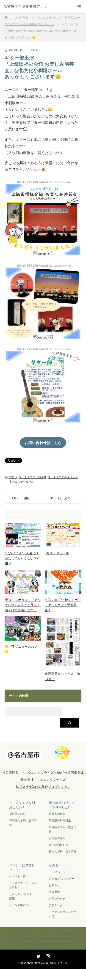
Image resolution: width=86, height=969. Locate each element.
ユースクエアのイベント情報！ (23, 885)
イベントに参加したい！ (22, 867)
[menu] (79, 6)
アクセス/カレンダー (61, 878)
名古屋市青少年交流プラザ (51, 963)
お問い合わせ (57, 898)
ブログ (34, 50)
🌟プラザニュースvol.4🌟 (21, 649)
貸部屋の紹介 (17, 813)
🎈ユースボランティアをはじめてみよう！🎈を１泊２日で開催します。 (23, 605)
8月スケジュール (57, 553)
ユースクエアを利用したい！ (22, 805)
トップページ (57, 872)
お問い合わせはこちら (43, 443)
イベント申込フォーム (23, 905)
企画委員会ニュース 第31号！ (62, 676)
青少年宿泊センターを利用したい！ (62, 805)
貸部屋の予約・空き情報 (23, 822)
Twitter (38, 955)
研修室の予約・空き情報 (62, 829)
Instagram (47, 955)
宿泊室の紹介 (57, 838)
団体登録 (54, 891)
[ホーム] (6, 16)
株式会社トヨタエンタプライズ (43, 780)
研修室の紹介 (57, 813)
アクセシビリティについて (62, 914)
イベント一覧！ (18, 876)
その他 (53, 865)
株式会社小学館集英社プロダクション (43, 787)
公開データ (56, 905)
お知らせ (54, 885)
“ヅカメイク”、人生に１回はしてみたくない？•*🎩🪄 (22, 558)
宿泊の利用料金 (58, 845)
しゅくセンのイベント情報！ (23, 896)
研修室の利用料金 (60, 820)
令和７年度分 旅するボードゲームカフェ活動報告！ (63, 605)
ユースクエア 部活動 (32, 477)
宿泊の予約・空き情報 (62, 851)
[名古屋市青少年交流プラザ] (36, 6)
